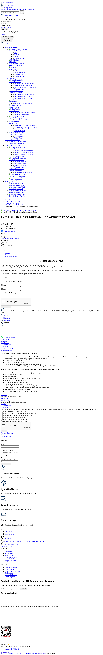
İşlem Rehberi (9, 559)
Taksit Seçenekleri (6, 344)
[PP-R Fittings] (55, 60)
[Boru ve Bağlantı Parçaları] (55, 49)
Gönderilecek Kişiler (7, 450)
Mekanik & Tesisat (11, 567)
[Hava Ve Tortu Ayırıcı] (55, 116)
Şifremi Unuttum (6, 27)
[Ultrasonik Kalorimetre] (55, 147)
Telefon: (3, 285)
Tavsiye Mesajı (5, 456)
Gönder (8, 307)
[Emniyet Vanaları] (55, 122)
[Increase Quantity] (24, 251)
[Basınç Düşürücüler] (55, 80)
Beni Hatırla (7, 25)
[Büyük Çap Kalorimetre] (55, 158)
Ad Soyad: (4, 277)
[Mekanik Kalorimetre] (55, 169)
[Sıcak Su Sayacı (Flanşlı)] (55, 194)
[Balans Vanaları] (55, 109)
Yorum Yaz (4, 398)
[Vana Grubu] (55, 67)
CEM (2, 235)
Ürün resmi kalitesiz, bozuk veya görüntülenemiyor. (19, 413)
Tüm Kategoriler (10, 577)
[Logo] (19, 9)
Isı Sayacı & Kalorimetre (13, 571)
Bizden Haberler (10, 553)
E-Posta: (3, 289)
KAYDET (23, 589)
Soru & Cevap (5, 343)
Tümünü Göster (19, 58)
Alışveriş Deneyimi (7, 348)
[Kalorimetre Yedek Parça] (55, 174)
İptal (3, 307)
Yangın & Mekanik (11, 575)
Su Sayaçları (9, 573)
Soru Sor (3, 404)
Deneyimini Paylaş (7, 436)
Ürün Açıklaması (6, 339)
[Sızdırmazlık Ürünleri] (55, 64)
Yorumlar (4, 341)
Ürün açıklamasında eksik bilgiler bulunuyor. (17, 415)
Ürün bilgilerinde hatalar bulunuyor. (14, 417)
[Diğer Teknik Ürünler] (55, 133)
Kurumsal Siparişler (11, 557)
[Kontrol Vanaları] (55, 100)
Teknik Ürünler (10, 569)
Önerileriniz (4, 346)
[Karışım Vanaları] (55, 105)
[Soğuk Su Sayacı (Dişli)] (55, 183)
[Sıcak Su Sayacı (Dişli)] (55, 187)
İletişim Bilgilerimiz (11, 561)
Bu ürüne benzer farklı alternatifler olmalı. (16, 421)
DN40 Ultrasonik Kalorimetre (10, 238)
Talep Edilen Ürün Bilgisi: (9, 293)
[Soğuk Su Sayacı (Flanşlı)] (55, 191)
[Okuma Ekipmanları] (55, 178)
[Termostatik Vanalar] (55, 91)
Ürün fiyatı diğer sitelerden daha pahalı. (15, 419)
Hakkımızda (9, 552)
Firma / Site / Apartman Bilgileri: (11, 281)
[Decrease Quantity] (2, 251)
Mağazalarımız (9, 555)
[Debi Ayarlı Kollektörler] (55, 142)
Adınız (3, 444)
